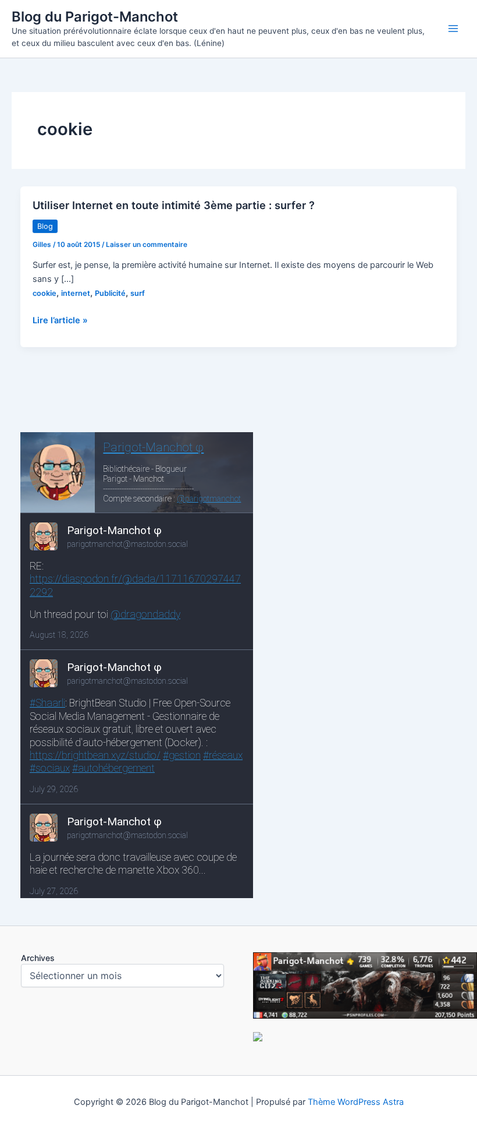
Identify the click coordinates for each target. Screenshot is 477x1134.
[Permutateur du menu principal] (453, 28)
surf (137, 293)
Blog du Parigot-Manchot (95, 16)
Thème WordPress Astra (356, 1102)
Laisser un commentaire (146, 245)
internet (75, 293)
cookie (44, 293)
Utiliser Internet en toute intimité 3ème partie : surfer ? (174, 205)
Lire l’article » (60, 321)
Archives (38, 958)
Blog (45, 226)
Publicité (110, 293)
